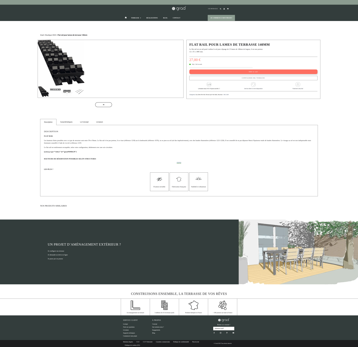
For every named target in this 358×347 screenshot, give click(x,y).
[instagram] (220, 333)
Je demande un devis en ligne (58, 255)
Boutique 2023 (50, 35)
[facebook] (214, 333)
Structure (220, 94)
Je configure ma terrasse (56, 251)
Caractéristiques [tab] (66, 122)
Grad (42, 35)
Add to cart (253, 71)
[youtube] (233, 333)
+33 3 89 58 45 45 (213, 8)
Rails (216, 94)
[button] (219, 9)
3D (103, 104)
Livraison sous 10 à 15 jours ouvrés (208, 88)
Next (83, 63)
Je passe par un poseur (55, 259)
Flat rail (207, 94)
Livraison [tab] (99, 122)
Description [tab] (48, 122)
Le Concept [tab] (84, 122)
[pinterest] (227, 333)
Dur (196, 94)
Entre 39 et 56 (201, 94)
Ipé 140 (212, 94)
